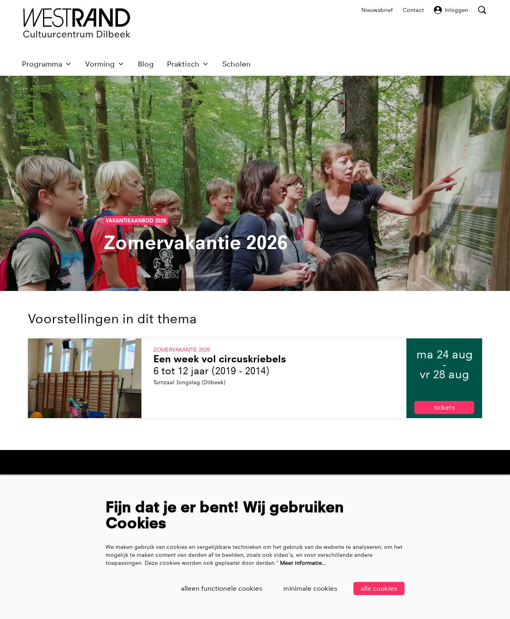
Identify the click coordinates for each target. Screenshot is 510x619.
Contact (413, 10)
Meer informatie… (303, 563)
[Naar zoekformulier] (482, 10)
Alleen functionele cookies (222, 588)
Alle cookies (379, 588)
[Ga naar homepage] (76, 23)
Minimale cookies (310, 588)
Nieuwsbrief (377, 10)
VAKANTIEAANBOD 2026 (136, 220)
